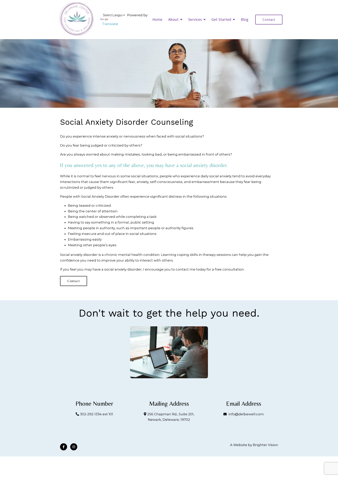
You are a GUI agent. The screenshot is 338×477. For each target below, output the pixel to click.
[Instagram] (73, 446)
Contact (268, 19)
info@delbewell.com (246, 414)
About (173, 19)
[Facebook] (63, 446)
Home (157, 19)
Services (195, 19)
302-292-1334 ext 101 (96, 414)
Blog (244, 19)
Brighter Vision (265, 445)
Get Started (221, 19)
